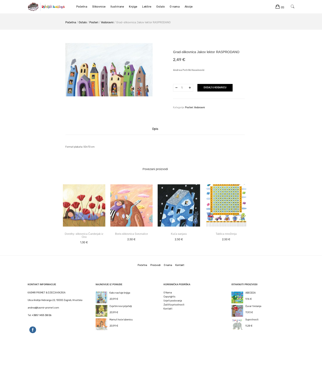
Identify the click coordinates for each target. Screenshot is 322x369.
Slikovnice (98, 6)
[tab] (155, 129)
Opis (155, 129)
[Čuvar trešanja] (238, 310)
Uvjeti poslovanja (173, 300)
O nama (175, 6)
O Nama (168, 292)
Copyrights (169, 296)
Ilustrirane (117, 6)
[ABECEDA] (238, 297)
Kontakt (179, 265)
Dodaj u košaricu (215, 87)
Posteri (93, 22)
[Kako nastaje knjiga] (103, 297)
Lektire (146, 6)
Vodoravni (107, 22)
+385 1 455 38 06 (41, 315)
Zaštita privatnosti (174, 304)
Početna (81, 6)
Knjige (133, 6)
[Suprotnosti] (238, 324)
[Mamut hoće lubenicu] (103, 324)
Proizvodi (155, 265)
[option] (109, 69)
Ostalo (160, 6)
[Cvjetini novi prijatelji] (103, 310)
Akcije (189, 6)
